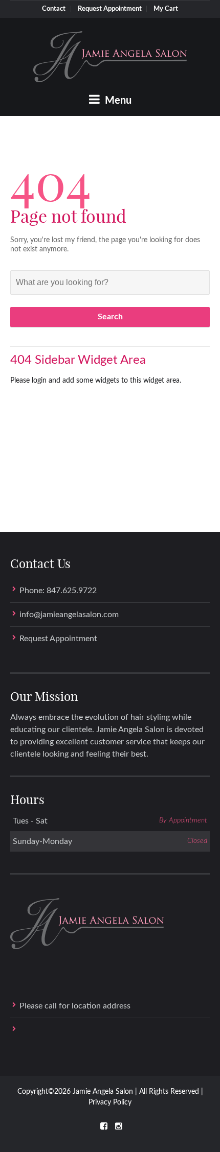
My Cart (165, 9)
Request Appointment (110, 9)
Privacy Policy (110, 1102)
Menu (116, 101)
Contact (53, 9)
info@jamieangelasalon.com (69, 614)
